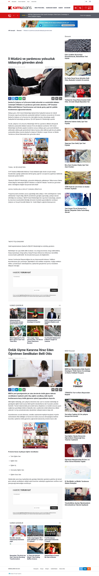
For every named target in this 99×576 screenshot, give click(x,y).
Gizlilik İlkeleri (54, 568)
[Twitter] (13, 98)
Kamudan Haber (51, 8)
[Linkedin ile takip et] (85, 568)
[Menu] (75, 7)
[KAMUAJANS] (20, 7)
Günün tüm (85, 15)
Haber (60, 8)
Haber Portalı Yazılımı (16, 573)
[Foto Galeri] (90, 1)
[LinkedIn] (16, 98)
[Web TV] (86, 1)
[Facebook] (9, 98)
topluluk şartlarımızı (25, 295)
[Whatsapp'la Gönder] (20, 98)
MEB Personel (39, 8)
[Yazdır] (24, 98)
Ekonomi (67, 8)
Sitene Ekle (33, 1)
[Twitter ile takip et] (81, 568)
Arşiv (28, 1)
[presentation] (14, 15)
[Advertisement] (35, 45)
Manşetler (14, 1)
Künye (41, 568)
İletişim (47, 568)
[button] (53, 98)
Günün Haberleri (21, 1)
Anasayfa (12, 30)
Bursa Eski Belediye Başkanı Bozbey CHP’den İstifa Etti (43, 15)
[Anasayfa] (9, 1)
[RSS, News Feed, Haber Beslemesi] (89, 568)
